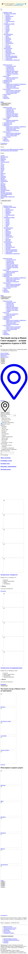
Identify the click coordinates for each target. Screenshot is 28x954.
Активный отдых (7, 80)
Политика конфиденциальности (11, 940)
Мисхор (2, 168)
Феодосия (3, 183)
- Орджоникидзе (8, 43)
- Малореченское (8, 16)
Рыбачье (3, 160)
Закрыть (3, 881)
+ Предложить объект (6, 103)
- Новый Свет (7, 42)
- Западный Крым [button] (7, 48)
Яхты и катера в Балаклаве (12, 91)
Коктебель (3, 176)
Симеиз (2, 169)
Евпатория (3, 187)
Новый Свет (4, 180)
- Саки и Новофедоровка (10, 57)
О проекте (5, 941)
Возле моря (5, 439)
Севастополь (4, 195)
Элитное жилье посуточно (9, 927)
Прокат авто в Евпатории (12, 88)
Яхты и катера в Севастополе (13, 90)
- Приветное (7, 18)
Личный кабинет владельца (10, 938)
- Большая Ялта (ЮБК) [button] (9, 24)
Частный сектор (10, 68)
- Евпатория (7, 51)
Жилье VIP (6, 76)
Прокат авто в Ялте (11, 86)
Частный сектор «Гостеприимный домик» (11, 667)
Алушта (2, 155)
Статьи (5, 95)
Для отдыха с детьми (7, 442)
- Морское (6, 40)
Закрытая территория (7, 436)
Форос (2, 171)
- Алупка (6, 25)
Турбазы (8, 75)
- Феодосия (7, 45)
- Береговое (7, 35)
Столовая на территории (8, 448)
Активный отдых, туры (9, 929)
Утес (2, 163)
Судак (2, 182)
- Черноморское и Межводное (11, 60)
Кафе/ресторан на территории (9, 449)
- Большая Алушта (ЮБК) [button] (9, 13)
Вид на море (5, 438)
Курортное (3, 177)
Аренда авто (6, 930)
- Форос (6, 31)
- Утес (5, 22)
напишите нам (20, 3)
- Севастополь (7, 58)
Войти (2, 102)
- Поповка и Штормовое (10, 56)
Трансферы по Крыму (8, 933)
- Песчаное (6, 54)
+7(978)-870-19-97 (18, 5)
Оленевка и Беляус (5, 190)
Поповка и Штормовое (6, 192)
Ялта (2, 172)
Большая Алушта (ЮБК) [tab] (6, 149)
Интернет (4, 431)
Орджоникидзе (4, 181)
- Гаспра (6, 26)
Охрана (4, 435)
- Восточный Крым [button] (8, 34)
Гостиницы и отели (11, 66)
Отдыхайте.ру (4, 143)
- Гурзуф (6, 27)
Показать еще (4, 685)
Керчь (2, 174)
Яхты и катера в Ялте (11, 93)
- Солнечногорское (8, 21)
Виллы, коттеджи (10, 79)
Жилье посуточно (7, 64)
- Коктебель (7, 38)
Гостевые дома (9, 67)
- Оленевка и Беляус (9, 53)
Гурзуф (2, 167)
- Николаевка (7, 52)
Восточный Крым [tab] (5, 150)
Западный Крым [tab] (14, 150)
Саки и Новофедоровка (6, 194)
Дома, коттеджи (10, 70)
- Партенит (7, 17)
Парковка (4, 426)
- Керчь (6, 36)
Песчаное (3, 191)
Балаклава (3, 186)
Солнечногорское (5, 162)
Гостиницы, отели (6, 419)
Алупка (2, 164)
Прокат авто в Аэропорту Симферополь (16, 84)
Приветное (3, 159)
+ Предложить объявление (7, 936)
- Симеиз (6, 30)
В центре (4, 441)
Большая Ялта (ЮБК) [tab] (18, 149)
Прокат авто (6, 82)
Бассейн (4, 428)
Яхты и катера (6, 89)
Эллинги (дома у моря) (12, 72)
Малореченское (4, 156)
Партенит (3, 158)
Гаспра (2, 165)
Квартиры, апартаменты (12, 71)
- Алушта (6, 15)
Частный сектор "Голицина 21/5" (9, 574)
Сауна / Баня (5, 429)
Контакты (5, 97)
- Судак (6, 44)
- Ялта (5, 33)
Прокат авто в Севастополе (13, 85)
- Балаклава (7, 49)
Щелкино (3, 185)
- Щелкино (6, 47)
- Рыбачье (6, 20)
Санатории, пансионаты (12, 73)
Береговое (3, 173)
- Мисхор (6, 29)
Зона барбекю (5, 433)
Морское (3, 178)
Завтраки (4, 446)
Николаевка (3, 189)
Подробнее (3, 591)
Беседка (4, 432)
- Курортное (7, 39)
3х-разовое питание (7, 445)
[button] (7, 12)
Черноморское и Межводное (8, 196)
